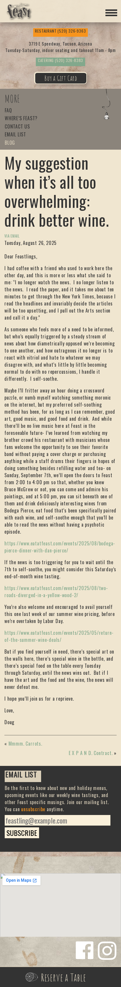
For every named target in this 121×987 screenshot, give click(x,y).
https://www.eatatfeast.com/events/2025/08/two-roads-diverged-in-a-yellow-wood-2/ (56, 591)
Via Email (12, 236)
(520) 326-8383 (60, 60)
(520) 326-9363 (60, 31)
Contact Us (17, 127)
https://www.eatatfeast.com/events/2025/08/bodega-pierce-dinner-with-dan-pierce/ (59, 547)
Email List (15, 135)
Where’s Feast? (21, 119)
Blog (10, 143)
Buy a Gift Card (60, 78)
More (12, 98)
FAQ (8, 111)
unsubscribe (33, 809)
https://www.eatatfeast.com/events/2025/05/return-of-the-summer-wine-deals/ (59, 636)
